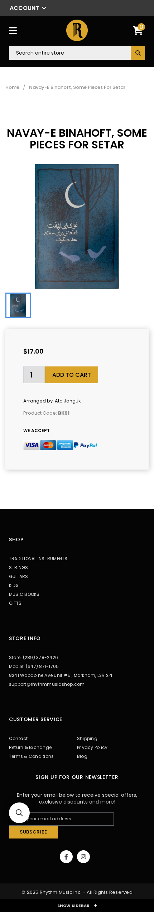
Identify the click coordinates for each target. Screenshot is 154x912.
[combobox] (77, 53)
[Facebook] (66, 856)
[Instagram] (83, 856)
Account (24, 8)
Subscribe (33, 832)
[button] (19, 812)
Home (12, 87)
